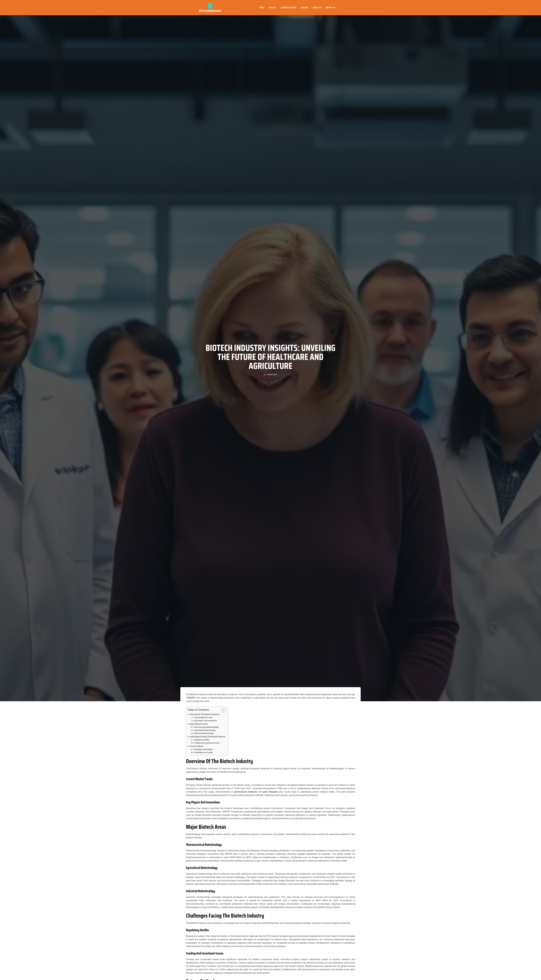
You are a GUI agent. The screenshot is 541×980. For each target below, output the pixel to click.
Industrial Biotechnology (203, 733)
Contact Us (330, 7)
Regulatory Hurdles (201, 740)
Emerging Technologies (203, 749)
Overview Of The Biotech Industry (204, 714)
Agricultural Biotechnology (204, 730)
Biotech (272, 7)
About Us (317, 7)
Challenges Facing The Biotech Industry (207, 736)
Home (261, 7)
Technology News (288, 7)
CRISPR (190, 697)
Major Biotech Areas (199, 724)
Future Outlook (196, 746)
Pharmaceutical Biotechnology (206, 727)
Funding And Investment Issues (206, 743)
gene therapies (270, 791)
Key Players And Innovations (205, 721)
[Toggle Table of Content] (222, 710)
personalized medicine (245, 791)
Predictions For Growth (203, 752)
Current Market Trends (203, 717)
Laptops (304, 7)
